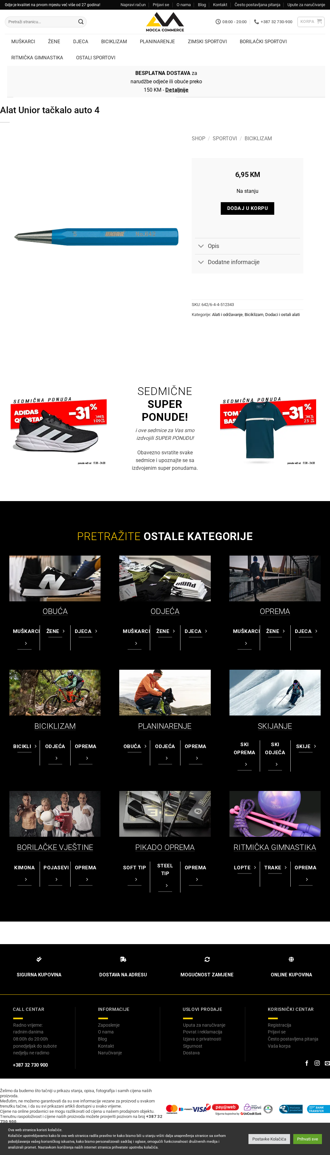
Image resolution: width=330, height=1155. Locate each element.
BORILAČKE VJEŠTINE (55, 847)
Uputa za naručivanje (204, 1025)
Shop (198, 138)
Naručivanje (110, 1052)
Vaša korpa (279, 1046)
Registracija (279, 1025)
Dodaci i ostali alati (282, 314)
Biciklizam (258, 138)
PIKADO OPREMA (165, 847)
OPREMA (275, 611)
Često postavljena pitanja (293, 1038)
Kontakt (220, 4)
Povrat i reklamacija (202, 1031)
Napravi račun (133, 4)
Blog (202, 4)
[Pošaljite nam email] (327, 1063)
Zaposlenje (109, 1025)
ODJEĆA (165, 611)
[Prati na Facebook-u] (306, 1063)
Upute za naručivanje (306, 4)
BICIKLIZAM (55, 726)
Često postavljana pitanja (257, 4)
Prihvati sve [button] (307, 1139)
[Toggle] (201, 247)
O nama (184, 4)
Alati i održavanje (227, 314)
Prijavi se (161, 4)
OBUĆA (55, 611)
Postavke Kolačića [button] (269, 1139)
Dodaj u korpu (247, 208)
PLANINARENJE (164, 726)
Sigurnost (192, 1046)
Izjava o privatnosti (202, 1038)
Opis (213, 246)
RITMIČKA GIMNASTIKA (275, 847)
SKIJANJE (275, 726)
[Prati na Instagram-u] (317, 1063)
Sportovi (225, 138)
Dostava (191, 1052)
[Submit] (80, 21)
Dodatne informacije (234, 262)
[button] (311, 22)
